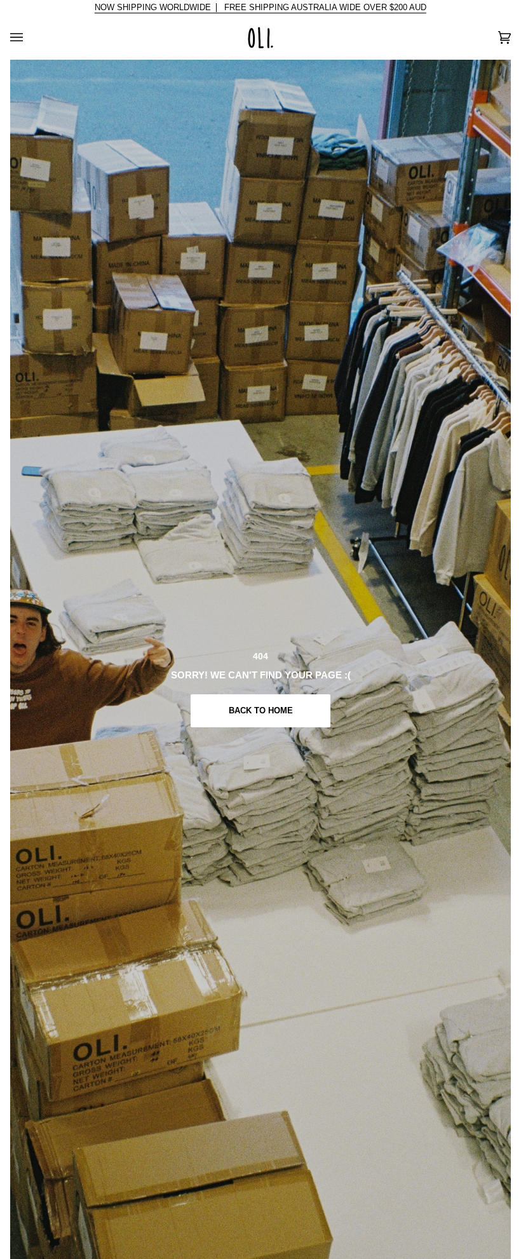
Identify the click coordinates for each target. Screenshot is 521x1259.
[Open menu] (29, 37)
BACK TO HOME (260, 710)
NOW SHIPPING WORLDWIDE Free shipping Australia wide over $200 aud (260, 7)
